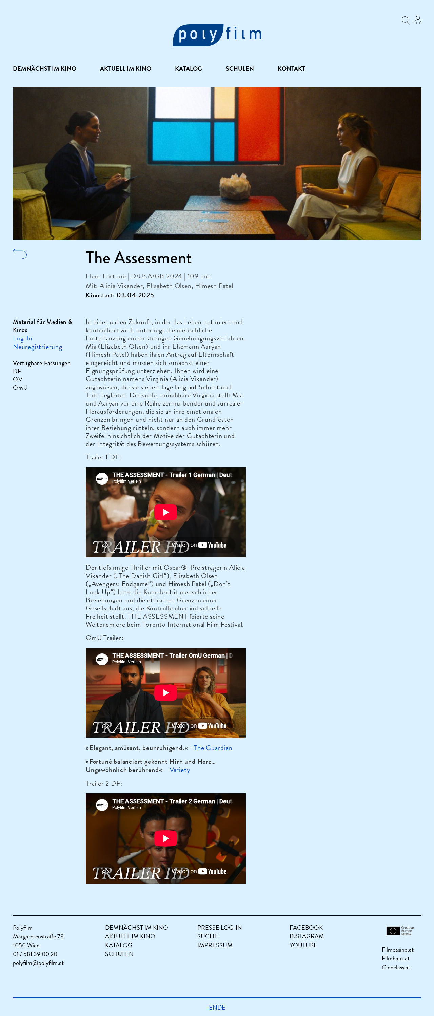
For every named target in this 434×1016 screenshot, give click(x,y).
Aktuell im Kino (125, 68)
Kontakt (291, 68)
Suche (207, 936)
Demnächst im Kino (44, 68)
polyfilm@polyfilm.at (38, 962)
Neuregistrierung (37, 346)
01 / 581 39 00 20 (35, 953)
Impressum (215, 945)
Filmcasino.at (398, 949)
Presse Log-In (219, 927)
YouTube (303, 945)
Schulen (240, 68)
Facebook (306, 927)
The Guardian (213, 748)
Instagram (307, 936)
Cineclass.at (396, 967)
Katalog (188, 68)
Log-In (23, 338)
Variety (180, 770)
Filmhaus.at (396, 958)
